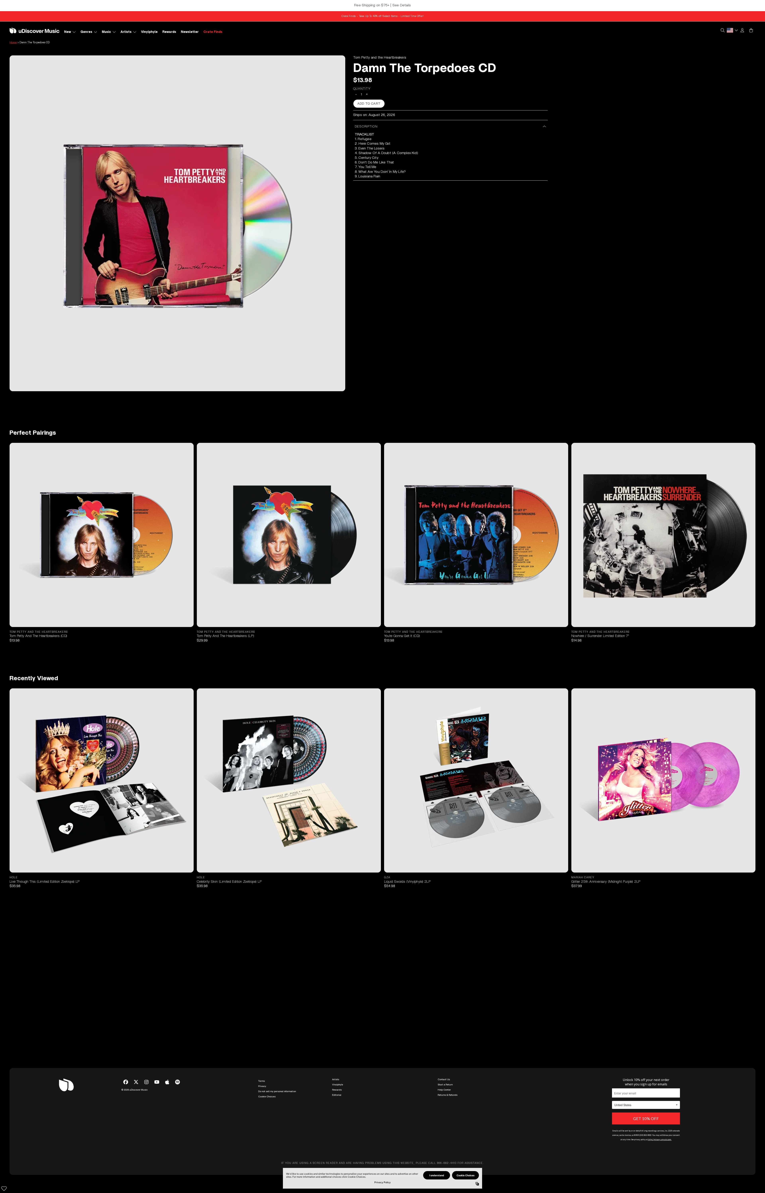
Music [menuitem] (106, 31)
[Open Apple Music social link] (167, 1082)
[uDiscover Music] (34, 30)
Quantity (362, 88)
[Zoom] (177, 223)
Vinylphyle (337, 1084)
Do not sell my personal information (277, 1091)
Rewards (337, 1090)
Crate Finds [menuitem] (212, 31)
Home (13, 42)
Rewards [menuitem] (169, 31)
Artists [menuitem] (126, 31)
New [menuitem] (67, 31)
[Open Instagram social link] (146, 1082)
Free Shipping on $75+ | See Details (382, 5)
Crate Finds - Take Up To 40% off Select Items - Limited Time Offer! (382, 16)
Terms (261, 1081)
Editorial (336, 1095)
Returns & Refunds (447, 1095)
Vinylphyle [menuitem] (149, 31)
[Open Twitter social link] (136, 1082)
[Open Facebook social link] (125, 1082)
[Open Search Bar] (722, 30)
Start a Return (445, 1084)
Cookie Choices (267, 1096)
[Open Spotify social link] (177, 1082)
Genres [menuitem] (86, 31)
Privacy (262, 1086)
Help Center (444, 1090)
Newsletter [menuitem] (190, 31)
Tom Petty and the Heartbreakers (379, 57)
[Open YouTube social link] (156, 1082)
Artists (335, 1079)
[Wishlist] (4, 1188)
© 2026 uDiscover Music (134, 1090)
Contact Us (444, 1079)
